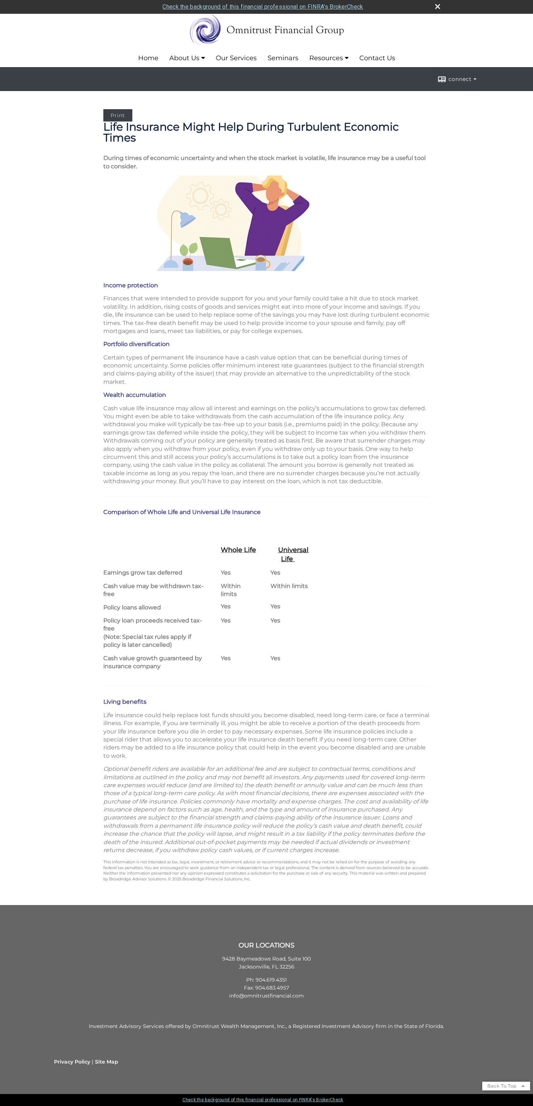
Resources (326, 58)
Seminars (283, 58)
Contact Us (377, 58)
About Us (184, 58)
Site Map (106, 1061)
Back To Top (502, 1086)
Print (118, 115)
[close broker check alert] (438, 6)
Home (148, 58)
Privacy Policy (72, 1061)
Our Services (236, 58)
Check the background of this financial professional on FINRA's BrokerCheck (262, 6)
